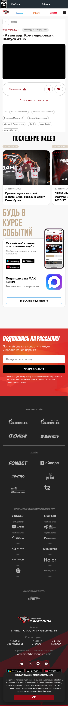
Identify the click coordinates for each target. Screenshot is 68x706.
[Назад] (6, 22)
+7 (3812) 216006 (36, 642)
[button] (17, 89)
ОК (34, 697)
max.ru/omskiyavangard (34, 300)
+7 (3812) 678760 (56, 642)
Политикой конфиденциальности (36, 688)
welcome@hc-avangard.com (34, 654)
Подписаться (34, 369)
